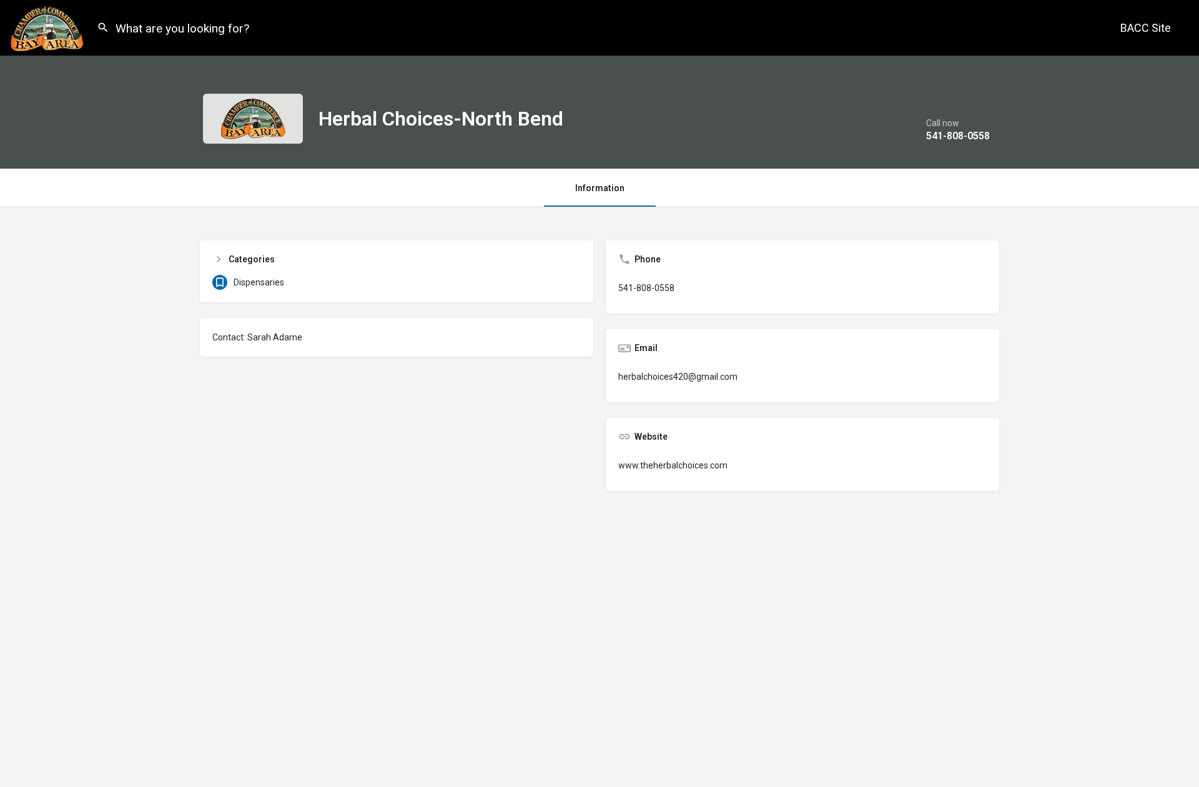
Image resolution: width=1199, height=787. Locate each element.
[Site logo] (48, 27)
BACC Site (1145, 27)
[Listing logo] (253, 119)
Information (599, 188)
